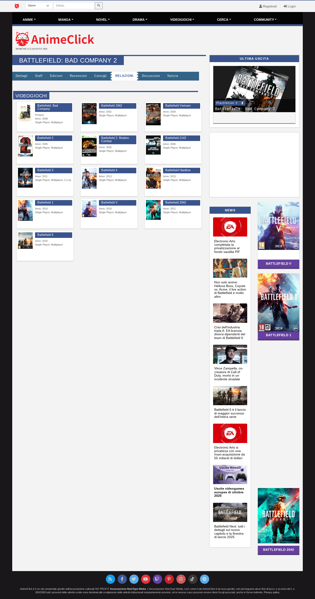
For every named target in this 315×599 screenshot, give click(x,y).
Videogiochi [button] (181, 19)
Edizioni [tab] (56, 76)
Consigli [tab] (100, 76)
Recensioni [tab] (78, 76)
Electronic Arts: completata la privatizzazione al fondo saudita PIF (227, 246)
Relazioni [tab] (124, 76)
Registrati (269, 6)
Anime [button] (28, 19)
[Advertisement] (206, 41)
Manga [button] (64, 19)
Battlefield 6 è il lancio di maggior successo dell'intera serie (230, 413)
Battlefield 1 (278, 335)
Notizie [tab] (172, 76)
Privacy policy (271, 592)
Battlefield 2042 (278, 549)
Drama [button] (139, 19)
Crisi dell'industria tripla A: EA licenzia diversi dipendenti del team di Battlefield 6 (229, 332)
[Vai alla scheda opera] (25, 112)
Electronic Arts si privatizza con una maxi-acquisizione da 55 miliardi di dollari (229, 453)
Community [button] (264, 19)
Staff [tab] (39, 76)
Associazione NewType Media (128, 588)
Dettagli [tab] (22, 76)
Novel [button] (101, 19)
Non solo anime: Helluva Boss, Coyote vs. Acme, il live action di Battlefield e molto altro (230, 289)
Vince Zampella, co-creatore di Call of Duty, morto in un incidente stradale (228, 373)
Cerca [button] (222, 19)
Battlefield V (278, 263)
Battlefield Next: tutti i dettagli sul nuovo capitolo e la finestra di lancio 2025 (229, 531)
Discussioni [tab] (151, 76)
